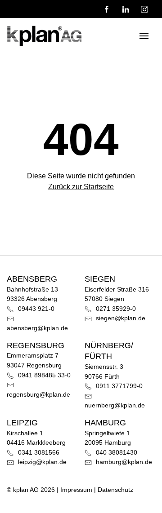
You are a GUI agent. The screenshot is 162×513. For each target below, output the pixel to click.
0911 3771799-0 (118, 385)
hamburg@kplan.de (123, 461)
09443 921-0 (35, 308)
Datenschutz (115, 489)
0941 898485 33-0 (43, 375)
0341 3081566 (37, 452)
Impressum (76, 489)
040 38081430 (115, 452)
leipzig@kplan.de (41, 461)
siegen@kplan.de (119, 318)
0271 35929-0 (115, 308)
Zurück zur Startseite (81, 186)
